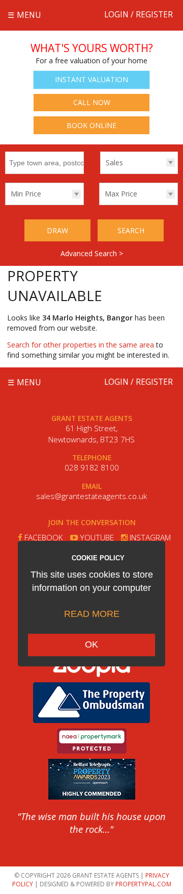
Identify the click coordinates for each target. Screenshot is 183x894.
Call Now (91, 102)
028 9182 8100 (92, 467)
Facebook (42, 537)
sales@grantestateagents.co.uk (91, 496)
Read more (91, 614)
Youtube (96, 537)
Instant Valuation (91, 79)
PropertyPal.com (143, 884)
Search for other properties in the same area (80, 345)
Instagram (149, 537)
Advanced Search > (91, 253)
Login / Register (138, 14)
